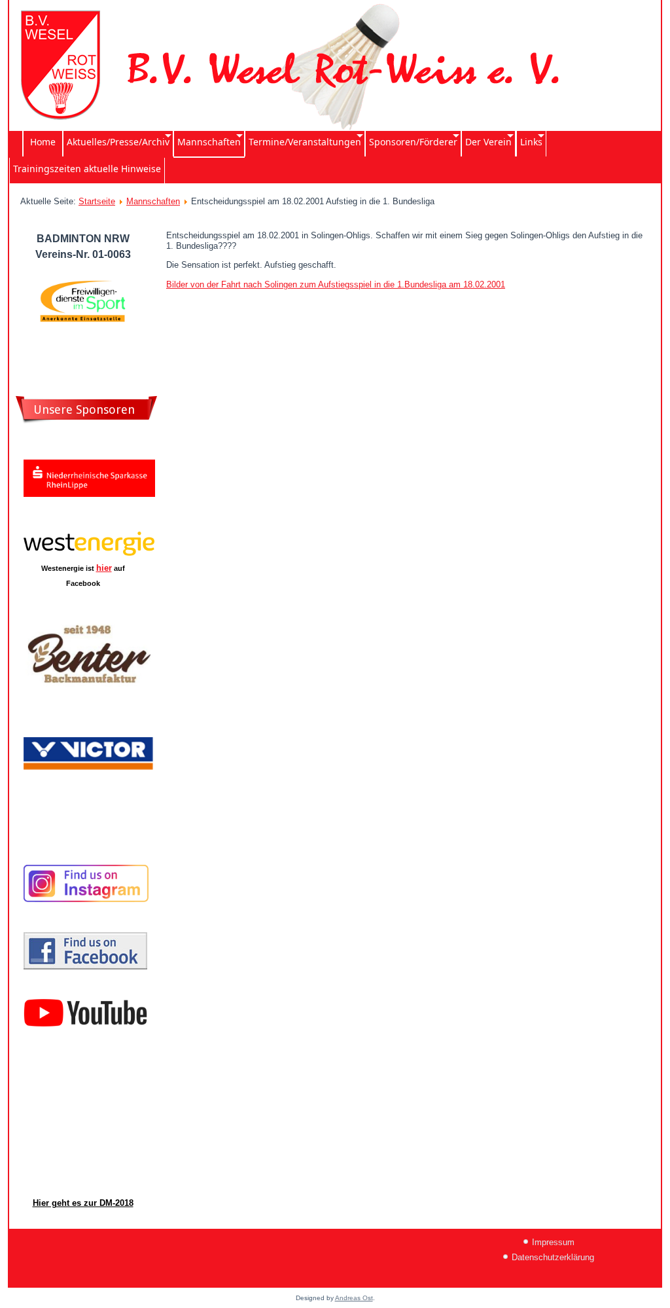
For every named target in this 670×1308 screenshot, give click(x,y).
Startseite (97, 201)
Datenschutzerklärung (553, 1257)
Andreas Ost (354, 1297)
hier (104, 568)
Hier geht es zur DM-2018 (83, 1203)
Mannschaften (153, 201)
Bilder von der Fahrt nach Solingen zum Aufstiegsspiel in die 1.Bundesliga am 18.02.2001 (335, 284)
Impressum (553, 1242)
